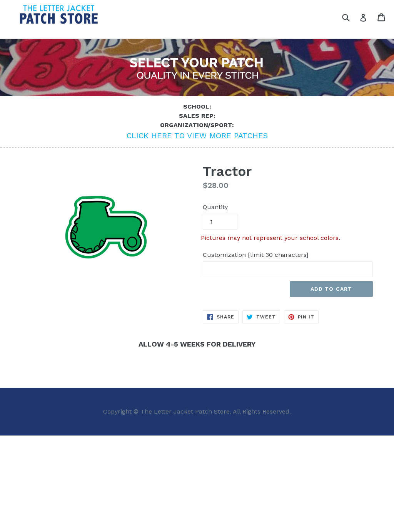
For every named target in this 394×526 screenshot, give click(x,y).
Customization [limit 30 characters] (255, 254)
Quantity (215, 207)
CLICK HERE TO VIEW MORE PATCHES (197, 135)
